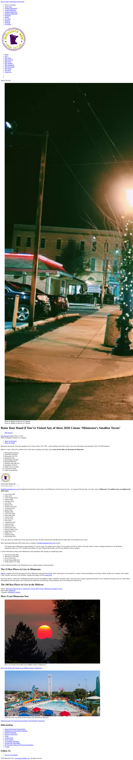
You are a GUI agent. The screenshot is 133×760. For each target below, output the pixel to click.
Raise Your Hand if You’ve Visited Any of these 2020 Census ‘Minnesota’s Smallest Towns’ (34, 589)
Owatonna (8, 24)
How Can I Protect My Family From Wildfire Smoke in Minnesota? (21, 668)
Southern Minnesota (11, 12)
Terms (6, 736)
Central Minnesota (10, 10)
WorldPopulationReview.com (10, 489)
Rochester (8, 15)
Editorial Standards (10, 732)
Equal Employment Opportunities (15, 729)
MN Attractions (9, 65)
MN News (8, 58)
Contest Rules (9, 738)
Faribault (7, 22)
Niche (50, 573)
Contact (7, 747)
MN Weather (9, 63)
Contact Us (8, 72)
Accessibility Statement (12, 741)
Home (6, 54)
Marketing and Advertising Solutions (16, 731)
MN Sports (8, 68)
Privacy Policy (9, 739)
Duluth (7, 17)
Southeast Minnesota (11, 14)
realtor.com (48, 575)
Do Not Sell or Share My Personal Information (19, 745)
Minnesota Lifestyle (14, 592)
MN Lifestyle (9, 60)
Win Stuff (8, 70)
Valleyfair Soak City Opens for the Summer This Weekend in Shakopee (23, 721)
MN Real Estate (10, 67)
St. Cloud (8, 19)
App (6, 56)
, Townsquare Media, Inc (22, 758)
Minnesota (12, 590)
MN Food (8, 61)
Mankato (7, 21)
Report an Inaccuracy (11, 734)
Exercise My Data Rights (12, 743)
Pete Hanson (5, 436)
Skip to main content (7, 1)
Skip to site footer (18, 1)
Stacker (3, 573)
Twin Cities (8, 7)
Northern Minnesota (11, 8)
